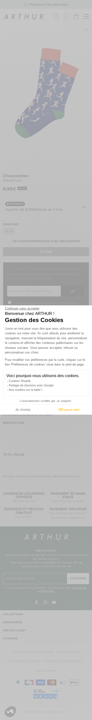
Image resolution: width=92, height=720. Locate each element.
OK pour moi (68, 409)
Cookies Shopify (20, 381)
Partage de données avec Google (31, 385)
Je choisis (22, 409)
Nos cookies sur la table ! (25, 390)
